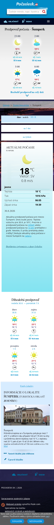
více (6, 446)
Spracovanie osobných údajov (15, 498)
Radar (29, 21)
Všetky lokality (26, 386)
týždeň (31, 225)
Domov (6, 105)
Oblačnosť (13, 21)
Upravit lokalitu (15, 459)
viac (47, 516)
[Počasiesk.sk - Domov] (27, 4)
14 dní (31, 227)
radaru (28, 236)
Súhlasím (17, 521)
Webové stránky (13, 504)
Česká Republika (21, 105)
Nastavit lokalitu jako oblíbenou (21, 453)
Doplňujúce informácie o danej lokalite (24, 246)
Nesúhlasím (35, 521)
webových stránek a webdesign (20, 511)
